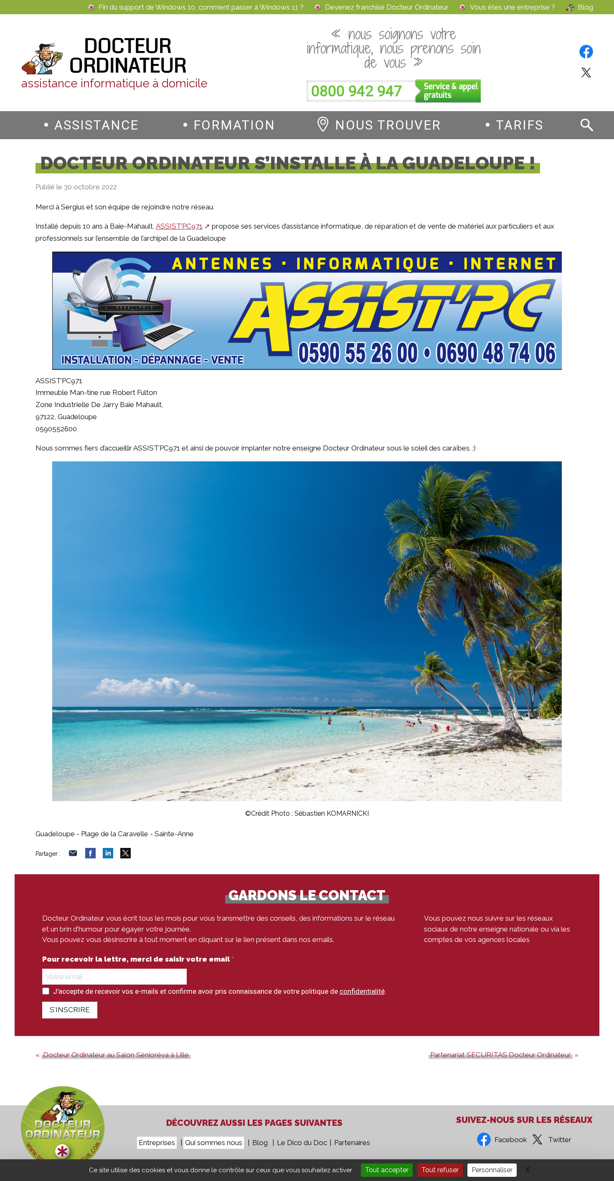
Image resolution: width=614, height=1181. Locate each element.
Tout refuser (440, 1170)
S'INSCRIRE (70, 1009)
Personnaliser (492, 1170)
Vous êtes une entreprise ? (512, 7)
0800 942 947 (356, 91)
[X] (125, 856)
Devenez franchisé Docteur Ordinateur (387, 7)
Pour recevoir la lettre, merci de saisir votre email (136, 959)
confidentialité (362, 991)
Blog (585, 7)
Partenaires (352, 1142)
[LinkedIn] (108, 856)
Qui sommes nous (213, 1142)
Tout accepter (386, 1170)
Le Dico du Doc (302, 1142)
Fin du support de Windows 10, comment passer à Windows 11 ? (201, 7)
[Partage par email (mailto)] (73, 856)
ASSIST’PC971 (179, 226)
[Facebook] (90, 856)
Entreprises (157, 1142)
